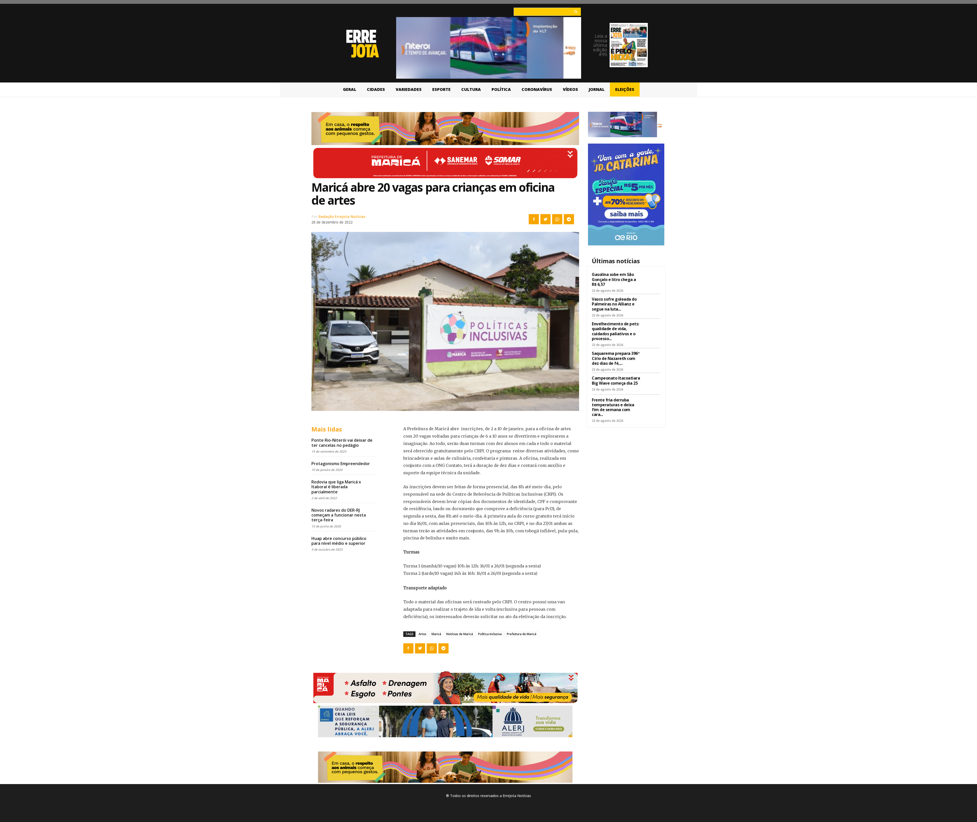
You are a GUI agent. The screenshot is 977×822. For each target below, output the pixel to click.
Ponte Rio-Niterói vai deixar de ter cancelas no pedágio (341, 442)
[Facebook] (534, 219)
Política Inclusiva (490, 634)
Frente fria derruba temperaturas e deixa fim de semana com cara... (613, 407)
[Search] (575, 12)
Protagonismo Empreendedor (340, 463)
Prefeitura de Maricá (521, 634)
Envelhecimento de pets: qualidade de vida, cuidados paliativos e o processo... (615, 331)
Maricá (436, 634)
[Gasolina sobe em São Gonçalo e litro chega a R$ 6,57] (651, 280)
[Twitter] (545, 219)
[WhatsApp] (557, 219)
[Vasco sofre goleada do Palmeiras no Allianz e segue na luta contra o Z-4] (651, 305)
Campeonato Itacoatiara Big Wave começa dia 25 (616, 380)
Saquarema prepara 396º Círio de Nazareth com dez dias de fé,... (615, 358)
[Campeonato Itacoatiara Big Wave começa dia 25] (651, 384)
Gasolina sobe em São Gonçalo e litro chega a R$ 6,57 (614, 279)
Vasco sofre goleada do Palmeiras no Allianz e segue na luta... (614, 304)
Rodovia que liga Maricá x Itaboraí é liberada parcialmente (336, 486)
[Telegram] (569, 219)
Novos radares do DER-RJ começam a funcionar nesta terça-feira (338, 515)
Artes (422, 634)
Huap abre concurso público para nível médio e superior (338, 541)
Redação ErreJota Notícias (342, 216)
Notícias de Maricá (459, 634)
